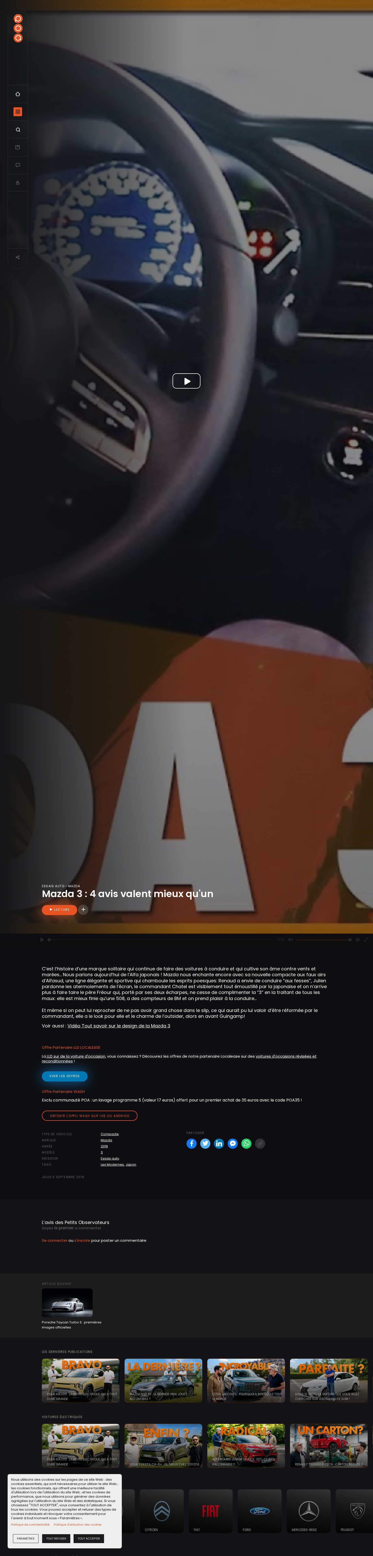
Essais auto (110, 1158)
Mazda (106, 1140)
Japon (131, 1164)
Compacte (110, 1134)
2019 (104, 1146)
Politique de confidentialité (30, 1525)
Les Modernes (112, 1164)
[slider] (160, 939)
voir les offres (64, 1076)
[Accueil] (18, 28)
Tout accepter (89, 1538)
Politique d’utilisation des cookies (78, 1525)
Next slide (366, 1381)
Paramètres (26, 1538)
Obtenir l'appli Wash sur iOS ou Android (89, 1116)
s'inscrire (82, 1240)
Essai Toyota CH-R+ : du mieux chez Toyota (164, 1464)
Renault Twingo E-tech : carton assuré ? (329, 1464)
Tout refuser (56, 1538)
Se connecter (54, 1240)
